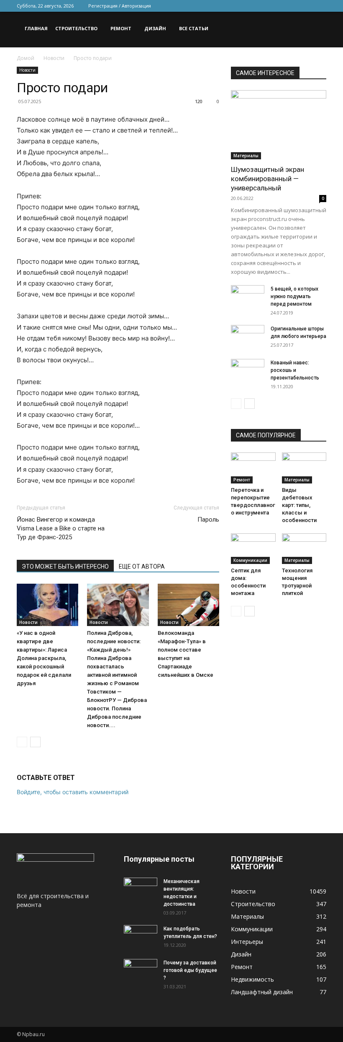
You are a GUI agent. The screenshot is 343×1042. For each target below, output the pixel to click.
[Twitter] (278, 6)
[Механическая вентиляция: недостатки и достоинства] (140, 888)
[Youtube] (320, 6)
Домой (25, 58)
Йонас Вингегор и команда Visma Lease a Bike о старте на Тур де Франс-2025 (61, 528)
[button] (316, 29)
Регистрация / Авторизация (119, 6)
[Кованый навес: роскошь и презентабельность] (247, 370)
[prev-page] (22, 742)
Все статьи (193, 28)
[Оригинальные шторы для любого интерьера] (247, 336)
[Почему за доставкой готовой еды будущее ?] (140, 970)
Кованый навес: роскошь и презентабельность (295, 370)
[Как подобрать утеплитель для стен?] (140, 936)
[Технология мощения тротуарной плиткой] (304, 548)
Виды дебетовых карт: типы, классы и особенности (299, 505)
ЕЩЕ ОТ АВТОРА (142, 566)
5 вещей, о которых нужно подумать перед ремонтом (294, 296)
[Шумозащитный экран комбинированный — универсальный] (278, 124)
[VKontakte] (306, 6)
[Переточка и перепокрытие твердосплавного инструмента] (253, 467)
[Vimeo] (292, 6)
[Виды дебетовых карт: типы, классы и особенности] (304, 467)
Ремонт (120, 28)
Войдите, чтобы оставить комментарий (72, 791)
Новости (54, 58)
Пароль (208, 519)
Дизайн (155, 28)
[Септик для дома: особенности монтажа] (253, 548)
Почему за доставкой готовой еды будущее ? (190, 970)
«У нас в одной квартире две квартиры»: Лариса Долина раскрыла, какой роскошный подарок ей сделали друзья (44, 658)
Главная (36, 28)
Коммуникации (250, 560)
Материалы (246, 156)
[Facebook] (265, 6)
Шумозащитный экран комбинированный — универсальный (267, 178)
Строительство (76, 28)
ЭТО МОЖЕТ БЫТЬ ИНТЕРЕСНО (65, 566)
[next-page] (35, 742)
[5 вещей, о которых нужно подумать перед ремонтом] (247, 297)
